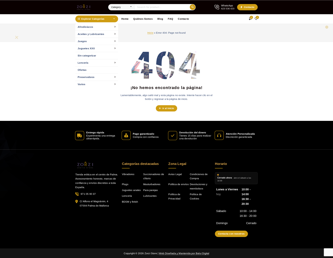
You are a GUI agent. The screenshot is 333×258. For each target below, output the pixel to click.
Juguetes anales (131, 190)
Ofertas (82, 70)
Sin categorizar (87, 55)
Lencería (83, 62)
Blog (160, 18)
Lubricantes (150, 196)
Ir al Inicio (168, 108)
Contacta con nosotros (231, 233)
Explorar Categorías (92, 19)
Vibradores (128, 174)
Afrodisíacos (85, 27)
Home (125, 18)
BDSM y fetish (130, 201)
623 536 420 (227, 8)
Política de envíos (178, 184)
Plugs (125, 184)
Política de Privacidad (174, 196)
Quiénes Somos (143, 18)
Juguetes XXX (86, 48)
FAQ (170, 18)
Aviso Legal (175, 174)
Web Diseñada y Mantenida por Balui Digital (184, 253)
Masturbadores (152, 184)
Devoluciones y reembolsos (198, 186)
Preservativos (86, 77)
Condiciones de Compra (199, 176)
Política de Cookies (196, 196)
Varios (81, 84)
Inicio (150, 32)
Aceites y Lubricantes (91, 34)
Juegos (82, 41)
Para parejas (150, 190)
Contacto (248, 7)
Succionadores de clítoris (153, 176)
